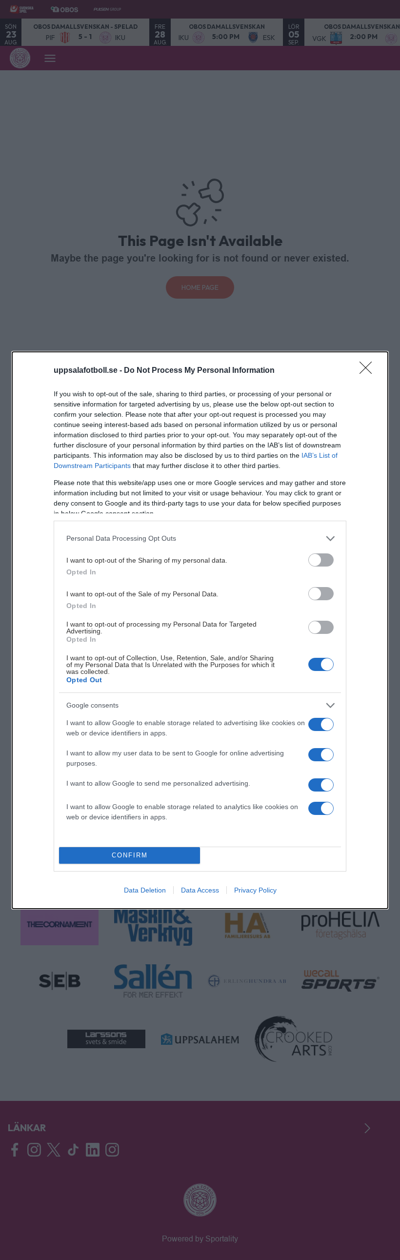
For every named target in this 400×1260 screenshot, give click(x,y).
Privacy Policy (255, 890)
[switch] (321, 560)
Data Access (200, 890)
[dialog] (200, 630)
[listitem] (200, 538)
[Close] (369, 371)
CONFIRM (130, 855)
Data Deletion (145, 890)
